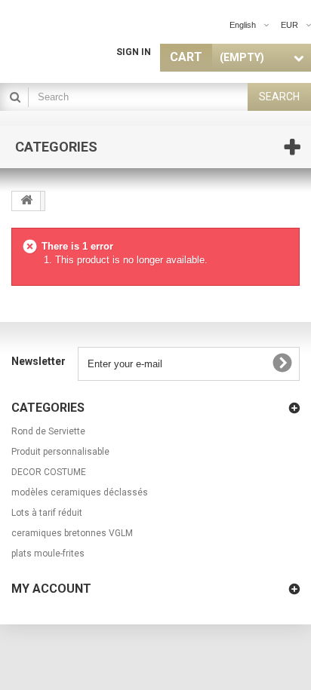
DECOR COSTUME (48, 472)
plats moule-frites (48, 553)
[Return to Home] (26, 201)
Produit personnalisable (60, 451)
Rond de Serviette (48, 431)
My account (51, 588)
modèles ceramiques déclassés (79, 492)
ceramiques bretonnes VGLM (72, 533)
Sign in (133, 52)
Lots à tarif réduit (46, 513)
